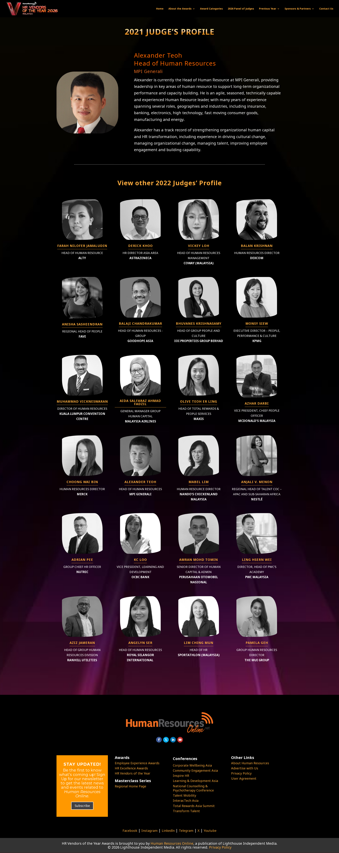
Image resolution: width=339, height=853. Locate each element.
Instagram (149, 830)
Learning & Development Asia (195, 781)
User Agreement (243, 778)
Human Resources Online (172, 843)
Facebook (130, 830)
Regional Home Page (130, 786)
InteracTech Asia (185, 800)
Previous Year (267, 8)
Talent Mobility (184, 795)
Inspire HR (181, 775)
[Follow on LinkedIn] (173, 740)
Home (159, 8)
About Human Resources (250, 763)
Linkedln (168, 830)
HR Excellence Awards (131, 768)
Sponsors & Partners (298, 8)
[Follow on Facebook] (159, 740)
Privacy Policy (241, 773)
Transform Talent (186, 811)
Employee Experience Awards (137, 763)
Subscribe (82, 806)
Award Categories (211, 8)
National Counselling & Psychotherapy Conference (193, 788)
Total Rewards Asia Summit (194, 806)
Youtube (210, 830)
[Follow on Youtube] (180, 740)
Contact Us (326, 8)
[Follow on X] (166, 740)
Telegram (186, 830)
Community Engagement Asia (195, 770)
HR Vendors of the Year (132, 773)
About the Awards (180, 8)
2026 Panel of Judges (241, 8)
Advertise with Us (244, 768)
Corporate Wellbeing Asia (192, 765)
